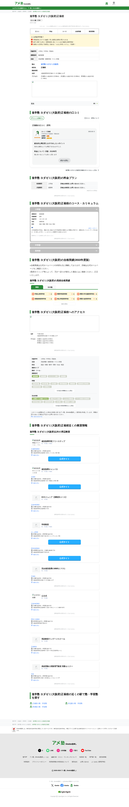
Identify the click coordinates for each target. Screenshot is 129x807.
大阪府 (19, 11)
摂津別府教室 (35, 548)
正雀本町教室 (35, 505)
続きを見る (64, 304)
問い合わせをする (36, 416)
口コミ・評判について (92, 118)
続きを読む (64, 160)
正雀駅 (30, 11)
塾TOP (14, 11)
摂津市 (24, 11)
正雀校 (33, 477)
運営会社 (74, 762)
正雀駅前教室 (35, 449)
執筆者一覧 (83, 757)
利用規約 (26, 762)
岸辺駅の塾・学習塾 (75, 703)
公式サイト (64, 458)
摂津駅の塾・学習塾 (39, 707)
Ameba (57, 785)
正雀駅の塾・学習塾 (39, 703)
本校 (32, 674)
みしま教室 (34, 532)
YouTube (88, 750)
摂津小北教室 (35, 619)
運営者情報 (102, 757)
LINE (51, 750)
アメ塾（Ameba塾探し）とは (39, 757)
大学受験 (63, 750)
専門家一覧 (92, 757)
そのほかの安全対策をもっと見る (64, 406)
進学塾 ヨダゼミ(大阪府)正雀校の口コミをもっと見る (81, 170)
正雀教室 (34, 646)
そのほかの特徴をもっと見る (64, 390)
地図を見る (36, 455)
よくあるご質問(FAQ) (98, 762)
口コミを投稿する (38, 118)
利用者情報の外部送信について (59, 762)
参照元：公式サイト (93, 228)
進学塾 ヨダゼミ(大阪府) (49, 64)
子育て (76, 750)
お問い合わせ (84, 762)
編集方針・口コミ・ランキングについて (64, 757)
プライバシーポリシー (39, 762)
